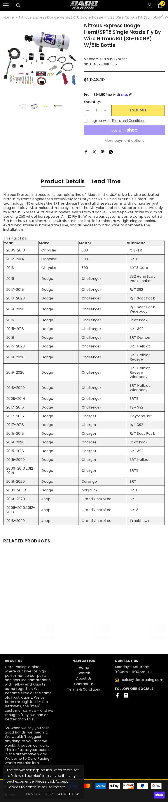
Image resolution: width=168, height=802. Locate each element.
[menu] (6, 5)
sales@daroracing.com (142, 679)
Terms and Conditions (128, 121)
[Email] (103, 151)
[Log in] (149, 5)
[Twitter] (94, 151)
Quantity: (92, 102)
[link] (29, 631)
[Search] (18, 5)
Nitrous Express (114, 59)
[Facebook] (86, 151)
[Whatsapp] (111, 151)
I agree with (99, 121)
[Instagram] (126, 695)
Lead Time (106, 181)
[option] (40, 59)
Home (8, 17)
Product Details (63, 181)
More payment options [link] (124, 141)
